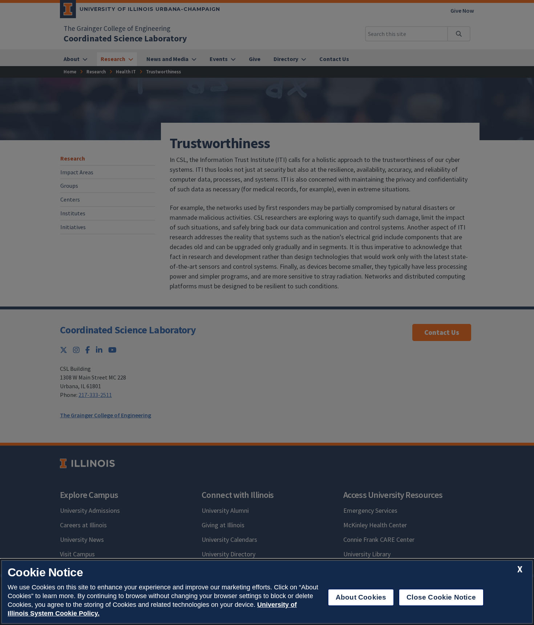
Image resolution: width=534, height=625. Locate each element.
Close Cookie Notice (441, 597)
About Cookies (361, 597)
